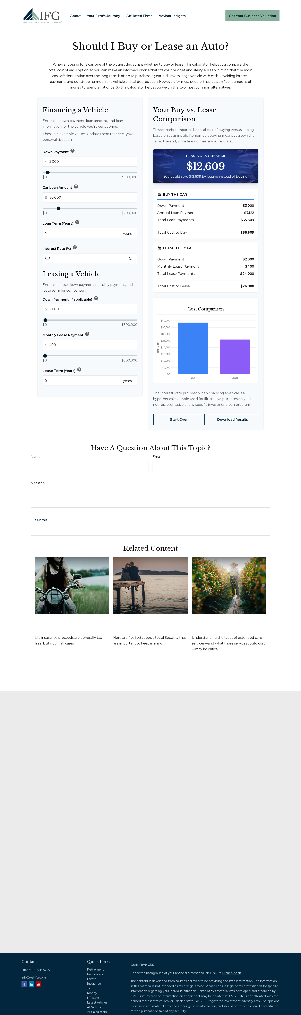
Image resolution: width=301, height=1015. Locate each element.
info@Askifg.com (34, 977)
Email (157, 457)
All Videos (94, 1007)
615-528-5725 (41, 970)
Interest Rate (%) (60, 247)
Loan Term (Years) (61, 222)
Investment (95, 974)
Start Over (179, 420)
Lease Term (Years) (62, 370)
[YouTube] (38, 984)
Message (38, 483)
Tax (89, 988)
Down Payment (59, 151)
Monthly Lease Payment (66, 334)
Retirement (95, 969)
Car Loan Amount (60, 187)
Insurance (94, 983)
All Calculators (97, 1012)
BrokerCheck (231, 973)
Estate (91, 979)
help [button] (72, 150)
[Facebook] (24, 984)
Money (92, 993)
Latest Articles (97, 1002)
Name (36, 457)
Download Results (232, 420)
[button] (75, 15)
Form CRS (146, 965)
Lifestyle (93, 998)
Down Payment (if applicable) (70, 298)
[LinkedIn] (31, 984)
